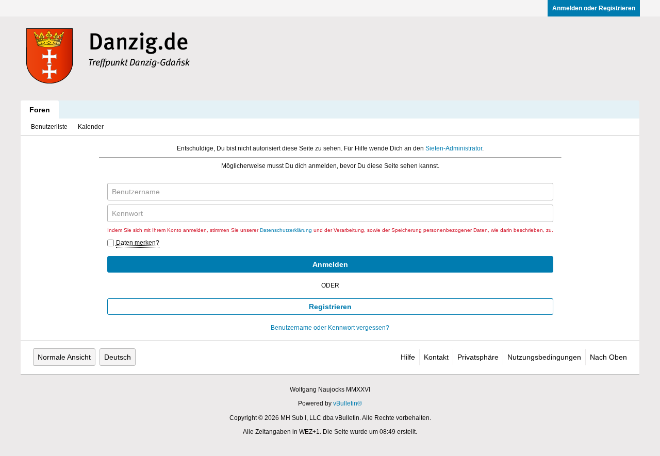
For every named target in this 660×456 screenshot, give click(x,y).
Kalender (91, 126)
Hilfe (408, 357)
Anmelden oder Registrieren (593, 8)
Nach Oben (608, 357)
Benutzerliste (49, 126)
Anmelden (330, 264)
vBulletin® (347, 403)
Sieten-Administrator (453, 148)
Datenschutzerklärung (286, 230)
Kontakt (436, 357)
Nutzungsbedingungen (544, 357)
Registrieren (330, 306)
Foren (39, 110)
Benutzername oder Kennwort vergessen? (330, 327)
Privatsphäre (478, 357)
